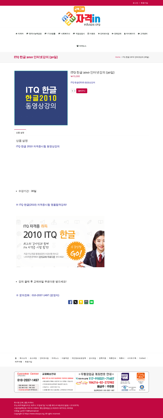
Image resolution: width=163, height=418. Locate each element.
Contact (142, 358)
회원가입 (144, 3)
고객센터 (143, 33)
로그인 (136, 3)
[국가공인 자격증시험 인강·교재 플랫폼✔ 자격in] (81, 16)
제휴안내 (112, 358)
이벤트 (92, 33)
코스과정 (33, 358)
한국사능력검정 (35, 33)
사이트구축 (131, 358)
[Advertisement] (81, 173)
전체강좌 (117, 33)
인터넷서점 (104, 33)
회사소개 (23, 358)
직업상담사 (80, 33)
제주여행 (18, 361)
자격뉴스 (82, 46)
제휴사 (121, 358)
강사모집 (92, 358)
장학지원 (102, 358)
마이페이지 (130, 33)
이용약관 (65, 358)
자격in (20, 33)
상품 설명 (20, 132)
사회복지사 (65, 33)
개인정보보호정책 (79, 358)
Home (117, 57)
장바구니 (81, 91)
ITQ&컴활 (51, 33)
